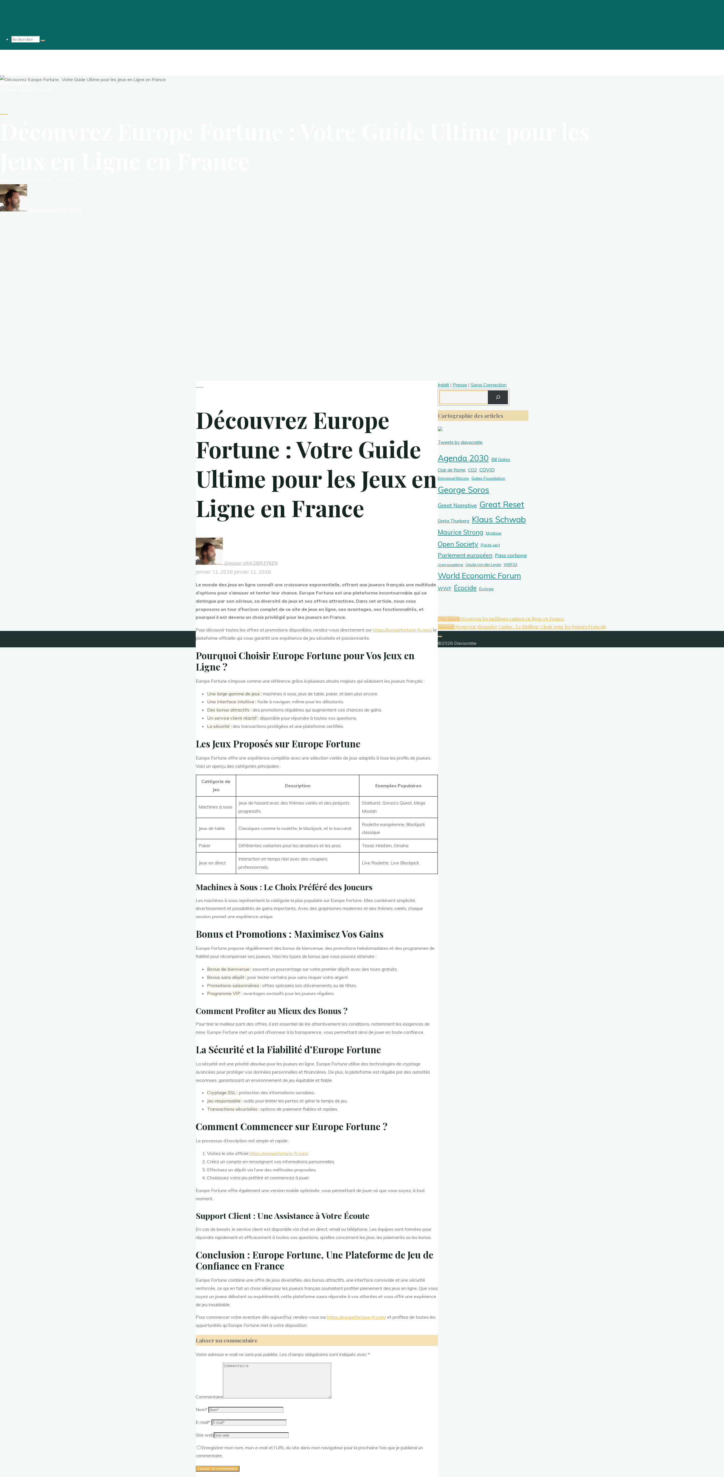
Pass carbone (511, 555)
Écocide (465, 588)
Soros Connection (489, 385)
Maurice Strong (460, 532)
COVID (487, 470)
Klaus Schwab (499, 519)
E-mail (203, 1422)
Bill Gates (500, 459)
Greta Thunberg (453, 521)
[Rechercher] (43, 41)
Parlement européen (465, 555)
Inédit (443, 385)
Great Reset (501, 504)
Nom (201, 1409)
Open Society (458, 544)
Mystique (493, 533)
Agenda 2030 (463, 458)
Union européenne (450, 565)
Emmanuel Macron (453, 478)
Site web (205, 1435)
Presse (460, 385)
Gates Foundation (488, 478)
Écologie (486, 589)
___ (4, 112)
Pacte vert (490, 545)
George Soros (463, 490)
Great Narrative (457, 505)
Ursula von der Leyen (483, 564)
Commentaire (209, 1397)
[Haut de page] (440, 636)
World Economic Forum (479, 575)
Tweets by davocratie (460, 442)
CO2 (472, 470)
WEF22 (510, 564)
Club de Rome (452, 470)
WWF (444, 588)
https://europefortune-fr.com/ (402, 630)
